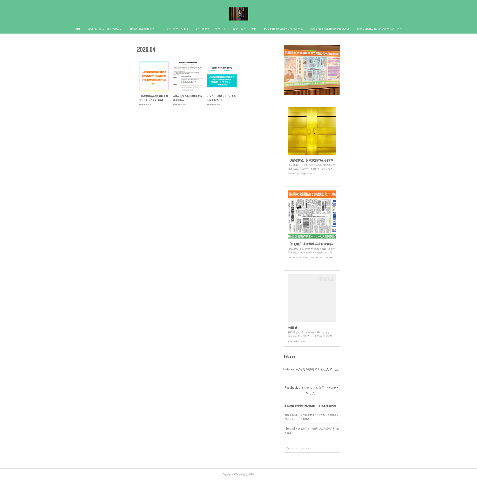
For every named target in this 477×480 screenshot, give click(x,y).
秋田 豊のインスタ (178, 29)
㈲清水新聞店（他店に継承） (105, 29)
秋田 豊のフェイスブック (210, 29)
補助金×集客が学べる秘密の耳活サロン (379, 29)
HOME (78, 29)
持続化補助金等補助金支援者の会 (283, 29)
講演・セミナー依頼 (244, 29)
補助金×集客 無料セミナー (145, 29)
